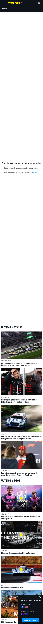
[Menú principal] (3, 3)
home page (34, 173)
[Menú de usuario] (39, 3)
